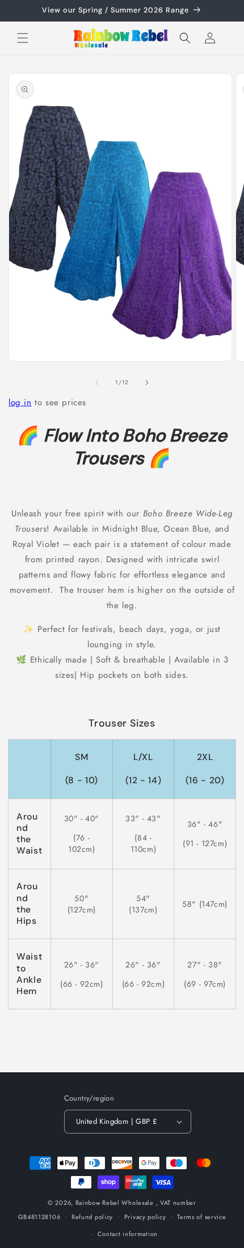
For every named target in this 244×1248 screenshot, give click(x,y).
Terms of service (201, 1216)
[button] (22, 38)
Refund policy (92, 1216)
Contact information (128, 1233)
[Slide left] (97, 382)
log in (20, 402)
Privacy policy (145, 1216)
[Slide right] (146, 382)
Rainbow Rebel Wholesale (114, 1202)
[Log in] (209, 38)
